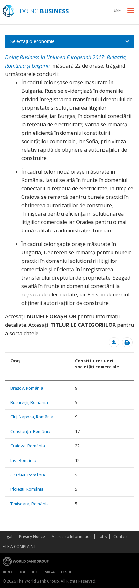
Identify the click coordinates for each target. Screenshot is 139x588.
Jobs (103, 536)
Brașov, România (26, 388)
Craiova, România (27, 446)
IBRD (7, 572)
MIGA (49, 572)
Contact (120, 536)
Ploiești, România (27, 489)
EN (116, 10)
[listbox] (69, 41)
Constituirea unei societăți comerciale (97, 363)
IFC (35, 572)
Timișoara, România (29, 504)
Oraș (15, 361)
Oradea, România (27, 475)
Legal (7, 536)
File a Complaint (19, 546)
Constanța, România (30, 431)
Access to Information (72, 536)
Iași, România (23, 460)
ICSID (66, 572)
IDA (21, 572)
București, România (29, 402)
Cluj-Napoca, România (31, 417)
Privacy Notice (32, 536)
